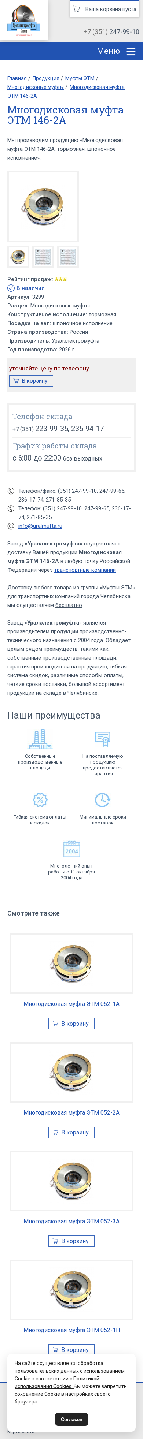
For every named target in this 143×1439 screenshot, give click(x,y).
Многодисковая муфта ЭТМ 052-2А (71, 1112)
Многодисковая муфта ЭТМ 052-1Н (71, 1330)
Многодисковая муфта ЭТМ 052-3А (71, 1221)
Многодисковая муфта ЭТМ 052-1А (71, 1003)
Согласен (71, 1419)
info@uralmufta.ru (40, 526)
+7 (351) (111, 32)
